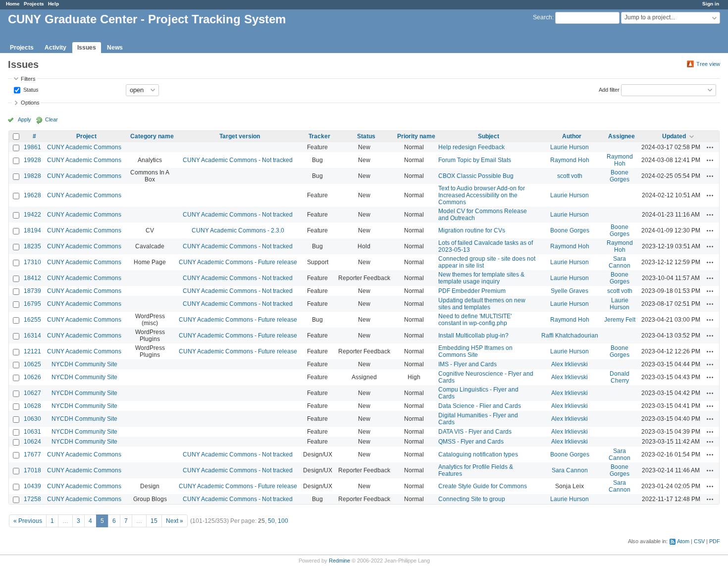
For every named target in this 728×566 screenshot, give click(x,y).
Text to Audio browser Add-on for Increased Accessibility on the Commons (481, 195)
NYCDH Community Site (84, 364)
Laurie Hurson (569, 147)
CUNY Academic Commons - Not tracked (238, 160)
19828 (32, 175)
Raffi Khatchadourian (569, 335)
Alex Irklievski (569, 364)
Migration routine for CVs (471, 230)
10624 (32, 441)
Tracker (319, 136)
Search (542, 17)
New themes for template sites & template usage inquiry (481, 278)
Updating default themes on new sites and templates (481, 304)
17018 (32, 470)
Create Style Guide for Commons (482, 486)
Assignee (621, 136)
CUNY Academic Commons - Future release (238, 262)
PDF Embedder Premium (472, 290)
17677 (32, 454)
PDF (714, 541)
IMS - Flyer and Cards (467, 364)
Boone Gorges (619, 176)
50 (271, 520)
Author (571, 136)
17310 (32, 262)
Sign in (710, 3)
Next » (174, 520)
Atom (683, 541)
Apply (24, 119)
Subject (488, 136)
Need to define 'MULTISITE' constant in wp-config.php (475, 320)
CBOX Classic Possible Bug (476, 175)
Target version (239, 136)
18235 (32, 246)
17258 (32, 499)
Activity (55, 47)
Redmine (339, 561)
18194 (32, 230)
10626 (32, 377)
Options (30, 103)
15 (154, 520)
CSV (699, 541)
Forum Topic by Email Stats (474, 160)
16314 (32, 335)
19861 (32, 147)
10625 (32, 364)
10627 (32, 393)
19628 (32, 195)
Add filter (609, 89)
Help (53, 3)
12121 (32, 351)
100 (283, 520)
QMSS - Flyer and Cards (471, 441)
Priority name (416, 136)
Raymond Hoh (569, 160)
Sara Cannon (619, 262)
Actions (710, 147)
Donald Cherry (619, 377)
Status (30, 89)
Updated (674, 136)
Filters (28, 79)
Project (86, 136)
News (115, 47)
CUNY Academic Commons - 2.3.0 (238, 230)
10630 (32, 418)
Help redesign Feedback (471, 147)
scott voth (569, 175)
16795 (32, 303)
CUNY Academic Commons (84, 147)
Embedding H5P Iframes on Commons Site (475, 351)
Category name (152, 136)
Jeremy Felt (619, 319)
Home (13, 3)
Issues (86, 47)
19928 (32, 160)
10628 (32, 405)
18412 (32, 278)
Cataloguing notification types (478, 454)
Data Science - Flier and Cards (479, 405)
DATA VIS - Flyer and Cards (475, 431)
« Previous (27, 520)
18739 (32, 290)
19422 (32, 214)
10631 (32, 431)
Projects (34, 3)
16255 (32, 319)
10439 (32, 486)
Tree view (708, 64)
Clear (51, 119)
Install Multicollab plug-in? (473, 335)
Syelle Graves (569, 290)
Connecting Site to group (471, 499)
